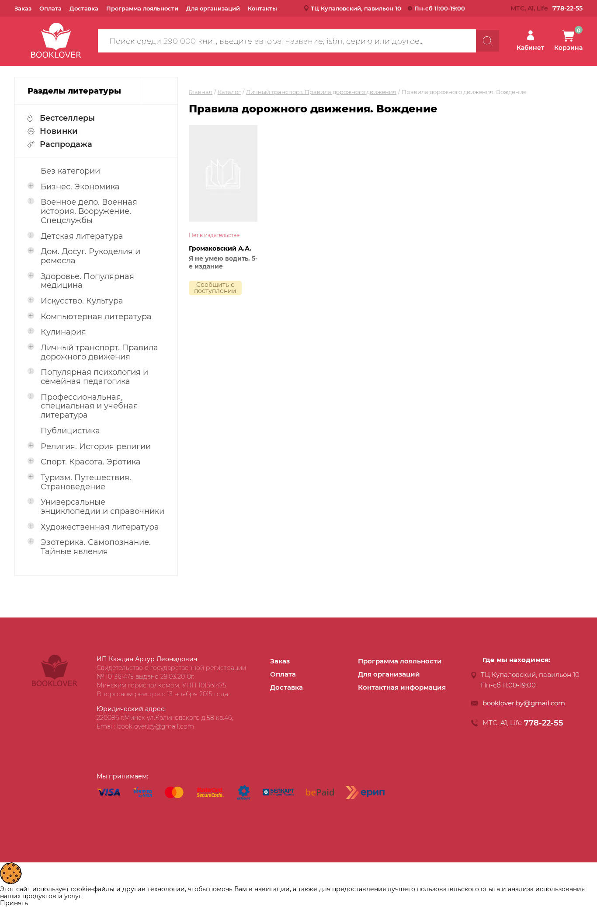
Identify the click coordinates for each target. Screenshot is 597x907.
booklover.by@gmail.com (523, 703)
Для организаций (213, 8)
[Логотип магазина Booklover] (54, 684)
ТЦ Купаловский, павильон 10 (356, 8)
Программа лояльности (142, 8)
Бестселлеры (67, 118)
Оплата (50, 8)
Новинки (59, 131)
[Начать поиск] (487, 41)
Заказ (22, 8)
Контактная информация (402, 687)
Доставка (83, 8)
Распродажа (66, 144)
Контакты (262, 8)
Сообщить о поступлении (215, 288)
